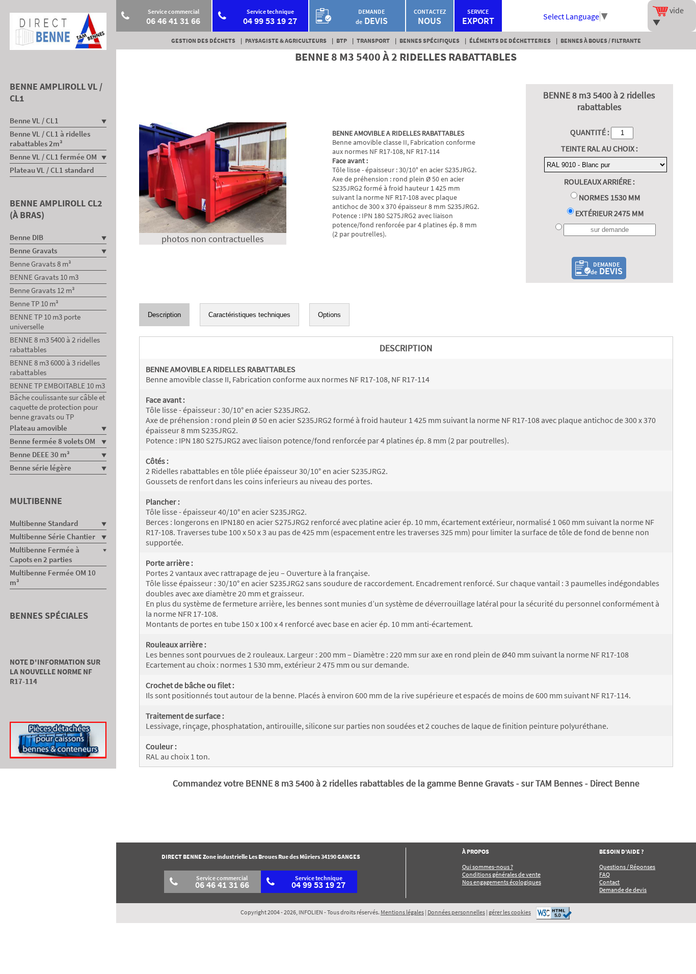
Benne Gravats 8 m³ (40, 264)
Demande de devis (623, 889)
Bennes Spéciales (49, 615)
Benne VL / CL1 (34, 120)
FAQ (604, 874)
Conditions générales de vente (501, 874)
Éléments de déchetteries (510, 40)
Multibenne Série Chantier (52, 536)
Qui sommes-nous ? (487, 867)
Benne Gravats (33, 250)
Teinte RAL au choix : (599, 148)
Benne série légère (40, 467)
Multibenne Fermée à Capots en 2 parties (44, 554)
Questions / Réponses (627, 867)
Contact (609, 882)
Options (329, 315)
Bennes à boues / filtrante (600, 40)
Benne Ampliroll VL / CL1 (56, 92)
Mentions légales (402, 912)
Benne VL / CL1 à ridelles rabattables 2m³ (50, 138)
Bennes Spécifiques (429, 40)
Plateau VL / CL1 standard (52, 170)
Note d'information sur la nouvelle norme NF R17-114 (55, 671)
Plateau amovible (38, 428)
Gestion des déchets (203, 40)
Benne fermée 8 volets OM (52, 441)
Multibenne (36, 501)
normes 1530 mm (608, 197)
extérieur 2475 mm (609, 213)
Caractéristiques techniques (249, 315)
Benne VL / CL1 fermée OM (53, 157)
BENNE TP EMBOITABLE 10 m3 (57, 385)
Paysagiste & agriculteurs (286, 40)
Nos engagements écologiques (501, 882)
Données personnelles (456, 912)
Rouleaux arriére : (599, 181)
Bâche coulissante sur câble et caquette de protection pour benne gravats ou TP (57, 407)
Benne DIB (26, 237)
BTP (341, 40)
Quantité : (590, 132)
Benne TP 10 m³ (34, 303)
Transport (373, 40)
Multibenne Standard (44, 523)
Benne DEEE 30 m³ (40, 454)
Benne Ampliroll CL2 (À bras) (56, 209)
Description (164, 315)
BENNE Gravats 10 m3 (44, 277)
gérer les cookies (510, 912)
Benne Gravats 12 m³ (42, 290)
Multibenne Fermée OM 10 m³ (53, 577)
